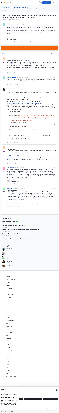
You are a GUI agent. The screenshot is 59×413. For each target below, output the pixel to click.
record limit (10, 63)
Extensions (8, 285)
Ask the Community (16, 7)
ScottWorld (8, 257)
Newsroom (8, 373)
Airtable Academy (10, 320)
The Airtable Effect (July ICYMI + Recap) (11, 233)
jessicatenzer (9, 248)
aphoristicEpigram (10, 261)
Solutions (8, 297)
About (7, 362)
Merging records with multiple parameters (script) (13, 225)
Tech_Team (9, 24)
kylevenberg (8, 252)
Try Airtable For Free (11, 376)
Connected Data (10, 294)
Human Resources (10, 309)
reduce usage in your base (26, 158)
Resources (8, 338)
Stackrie (8, 89)
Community (7, 7)
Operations (8, 306)
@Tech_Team (26, 60)
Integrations (9, 282)
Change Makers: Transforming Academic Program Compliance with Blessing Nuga (21, 229)
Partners (8, 341)
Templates (8, 353)
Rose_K (8, 58)
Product (8, 300)
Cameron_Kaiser (10, 167)
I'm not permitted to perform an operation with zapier (21, 103)
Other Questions (25, 7)
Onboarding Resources (7, 235)
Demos (7, 329)
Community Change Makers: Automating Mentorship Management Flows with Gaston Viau (22, 238)
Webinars (8, 335)
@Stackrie (19, 155)
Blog (7, 367)
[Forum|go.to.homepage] (10, 2)
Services (8, 344)
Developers (8, 347)
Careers (8, 364)
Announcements (6, 231)
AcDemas (8, 265)
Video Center (9, 326)
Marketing (8, 303)
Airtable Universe (10, 356)
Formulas (4, 227)
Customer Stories (10, 332)
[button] (1, 3)
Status (7, 370)
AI (6, 291)
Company (8, 359)
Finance (8, 315)
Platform (8, 276)
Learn (7, 317)
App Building (9, 288)
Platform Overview (10, 279)
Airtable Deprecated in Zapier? (9, 221)
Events (7, 323)
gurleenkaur (9, 188)
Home (2, 7)
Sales (7, 312)
